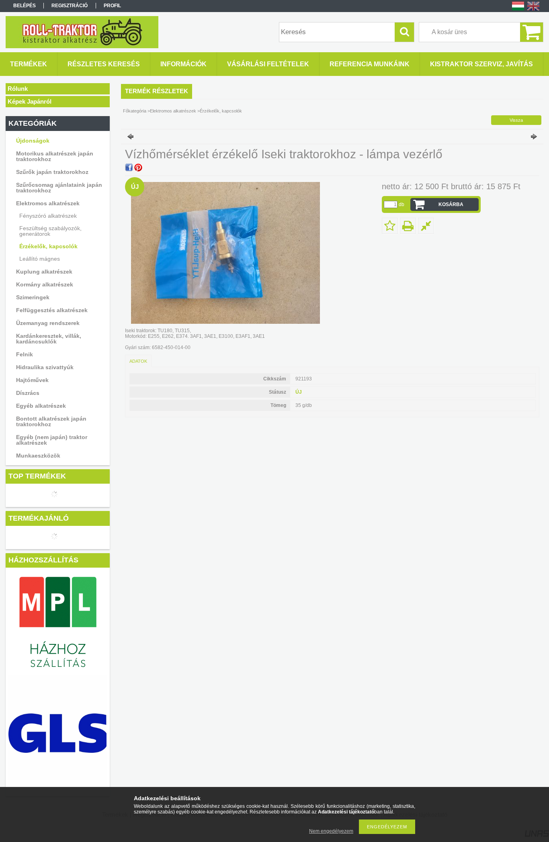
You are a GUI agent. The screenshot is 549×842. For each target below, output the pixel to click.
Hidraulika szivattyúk (45, 367)
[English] (533, 10)
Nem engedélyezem (331, 831)
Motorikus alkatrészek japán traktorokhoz (54, 156)
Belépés (24, 5)
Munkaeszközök (38, 455)
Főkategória (134, 110)
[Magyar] (518, 10)
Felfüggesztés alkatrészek (52, 310)
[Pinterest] (138, 167)
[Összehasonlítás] (426, 225)
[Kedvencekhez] (389, 225)
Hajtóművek (32, 380)
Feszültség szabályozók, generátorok (50, 231)
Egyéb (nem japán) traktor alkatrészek (51, 440)
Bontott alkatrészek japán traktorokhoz (51, 421)
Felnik (24, 354)
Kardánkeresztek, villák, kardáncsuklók (48, 339)
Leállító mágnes (39, 258)
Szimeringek (32, 297)
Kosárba (450, 204)
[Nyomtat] (408, 225)
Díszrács (27, 393)
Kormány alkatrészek (44, 284)
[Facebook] (129, 167)
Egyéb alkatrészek (41, 406)
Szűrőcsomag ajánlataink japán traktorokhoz (59, 188)
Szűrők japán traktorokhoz (52, 172)
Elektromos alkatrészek (48, 203)
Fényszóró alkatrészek (48, 216)
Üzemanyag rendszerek (48, 323)
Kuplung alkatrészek (44, 271)
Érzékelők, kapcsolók (48, 246)
